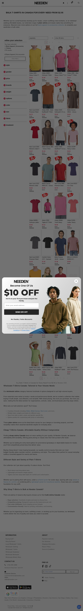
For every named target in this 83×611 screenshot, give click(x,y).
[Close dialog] (76, 281)
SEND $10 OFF (21, 312)
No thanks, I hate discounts (21, 319)
